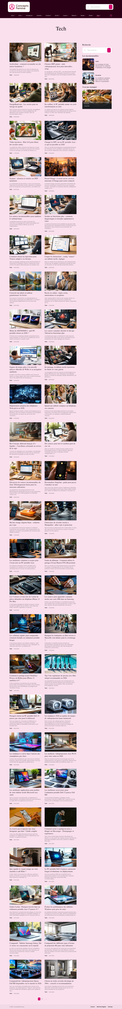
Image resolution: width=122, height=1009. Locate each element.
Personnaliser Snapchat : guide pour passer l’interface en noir (60, 483)
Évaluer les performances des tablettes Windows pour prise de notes (59, 908)
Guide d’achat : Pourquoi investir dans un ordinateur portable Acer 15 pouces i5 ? (25, 908)
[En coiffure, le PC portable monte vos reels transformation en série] (60, 92)
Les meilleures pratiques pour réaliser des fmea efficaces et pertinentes (102, 79)
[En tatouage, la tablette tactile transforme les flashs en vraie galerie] (60, 355)
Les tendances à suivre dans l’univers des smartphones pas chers (25, 754)
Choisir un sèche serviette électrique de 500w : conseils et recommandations (59, 982)
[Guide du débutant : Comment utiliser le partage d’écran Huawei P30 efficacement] (60, 548)
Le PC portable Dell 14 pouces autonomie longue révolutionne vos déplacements (60, 870)
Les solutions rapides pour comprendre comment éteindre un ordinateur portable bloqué (25, 637)
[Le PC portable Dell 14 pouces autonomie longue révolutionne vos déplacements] (60, 857)
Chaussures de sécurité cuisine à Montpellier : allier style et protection (58, 523)
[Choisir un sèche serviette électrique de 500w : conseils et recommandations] (60, 969)
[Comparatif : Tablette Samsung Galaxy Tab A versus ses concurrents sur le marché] (25, 931)
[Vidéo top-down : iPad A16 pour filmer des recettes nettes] (25, 130)
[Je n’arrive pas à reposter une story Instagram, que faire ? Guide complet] (25, 817)
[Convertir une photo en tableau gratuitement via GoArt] (25, 281)
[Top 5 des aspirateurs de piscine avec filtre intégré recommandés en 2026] (60, 663)
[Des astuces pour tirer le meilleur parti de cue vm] (60, 431)
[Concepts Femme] (19, 7)
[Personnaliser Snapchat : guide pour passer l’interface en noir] (60, 470)
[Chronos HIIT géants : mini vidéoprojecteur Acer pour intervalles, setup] (60, 52)
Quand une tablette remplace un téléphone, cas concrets (60, 406)
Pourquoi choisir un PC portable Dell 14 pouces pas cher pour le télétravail (24, 717)
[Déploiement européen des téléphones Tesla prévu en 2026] (25, 394)
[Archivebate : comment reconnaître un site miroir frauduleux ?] (25, 52)
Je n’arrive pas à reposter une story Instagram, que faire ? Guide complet (23, 830)
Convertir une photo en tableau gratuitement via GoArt (21, 294)
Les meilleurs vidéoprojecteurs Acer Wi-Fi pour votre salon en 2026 (60, 754)
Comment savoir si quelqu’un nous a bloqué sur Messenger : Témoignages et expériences (59, 831)
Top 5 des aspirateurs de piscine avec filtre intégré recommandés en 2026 (60, 676)
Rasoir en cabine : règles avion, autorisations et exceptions (56, 294)
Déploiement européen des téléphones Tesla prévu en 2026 (24, 406)
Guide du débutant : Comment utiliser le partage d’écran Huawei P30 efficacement (60, 561)
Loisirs (97, 61)
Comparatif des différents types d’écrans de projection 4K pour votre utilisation (59, 944)
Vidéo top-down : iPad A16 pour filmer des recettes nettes (24, 143)
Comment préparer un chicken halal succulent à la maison (96, 102)
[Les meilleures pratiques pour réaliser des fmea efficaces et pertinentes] (88, 78)
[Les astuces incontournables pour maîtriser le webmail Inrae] (25, 204)
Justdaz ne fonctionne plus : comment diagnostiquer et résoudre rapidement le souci (59, 218)
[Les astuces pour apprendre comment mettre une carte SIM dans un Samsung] (60, 584)
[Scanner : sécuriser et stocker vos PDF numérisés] (25, 166)
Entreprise (98, 75)
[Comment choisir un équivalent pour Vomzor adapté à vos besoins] (25, 244)
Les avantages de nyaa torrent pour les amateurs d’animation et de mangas (103, 65)
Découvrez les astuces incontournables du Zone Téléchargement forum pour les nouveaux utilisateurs (25, 484)
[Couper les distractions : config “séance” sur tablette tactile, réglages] (60, 244)
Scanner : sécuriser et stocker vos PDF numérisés (24, 179)
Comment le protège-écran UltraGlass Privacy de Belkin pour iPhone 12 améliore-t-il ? (23, 677)
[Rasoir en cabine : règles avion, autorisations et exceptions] (60, 281)
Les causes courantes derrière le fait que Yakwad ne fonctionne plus (59, 331)
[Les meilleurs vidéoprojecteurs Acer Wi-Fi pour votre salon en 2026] (60, 742)
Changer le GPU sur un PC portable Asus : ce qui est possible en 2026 (60, 143)
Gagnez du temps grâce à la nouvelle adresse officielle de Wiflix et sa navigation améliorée (25, 369)
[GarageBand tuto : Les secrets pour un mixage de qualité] (25, 92)
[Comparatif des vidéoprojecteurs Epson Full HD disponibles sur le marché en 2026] (25, 969)
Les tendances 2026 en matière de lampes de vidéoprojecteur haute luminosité (60, 717)
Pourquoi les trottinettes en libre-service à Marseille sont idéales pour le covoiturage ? (60, 637)
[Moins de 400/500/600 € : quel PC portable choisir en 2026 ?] (25, 319)
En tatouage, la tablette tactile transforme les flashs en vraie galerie (60, 368)
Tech (11, 75)
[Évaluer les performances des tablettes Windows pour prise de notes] (60, 895)
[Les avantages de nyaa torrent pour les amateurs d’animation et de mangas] (88, 64)
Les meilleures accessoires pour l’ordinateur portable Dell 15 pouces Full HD (60, 792)
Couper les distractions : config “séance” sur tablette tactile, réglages (60, 257)
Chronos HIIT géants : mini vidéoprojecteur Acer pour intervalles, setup (58, 66)
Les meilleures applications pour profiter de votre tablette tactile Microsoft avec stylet (24, 792)
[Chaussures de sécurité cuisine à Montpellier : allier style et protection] (60, 510)
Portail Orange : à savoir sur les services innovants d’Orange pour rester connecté (59, 179)
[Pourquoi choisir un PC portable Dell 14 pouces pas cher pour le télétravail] (25, 704)
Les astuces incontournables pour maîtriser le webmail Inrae (25, 217)
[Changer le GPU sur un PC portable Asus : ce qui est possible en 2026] (60, 130)
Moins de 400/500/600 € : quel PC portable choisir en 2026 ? (22, 331)
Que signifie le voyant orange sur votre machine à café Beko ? (24, 870)
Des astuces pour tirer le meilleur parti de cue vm (60, 444)
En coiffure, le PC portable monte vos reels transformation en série (60, 105)
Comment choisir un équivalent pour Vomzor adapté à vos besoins (23, 257)
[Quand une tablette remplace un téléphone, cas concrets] (60, 394)
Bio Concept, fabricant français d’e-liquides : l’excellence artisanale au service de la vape (25, 445)
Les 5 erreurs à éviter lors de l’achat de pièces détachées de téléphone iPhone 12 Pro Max (25, 599)
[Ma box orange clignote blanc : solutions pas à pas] (25, 510)
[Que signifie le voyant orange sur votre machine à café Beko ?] (25, 857)
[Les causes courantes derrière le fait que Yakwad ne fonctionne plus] (60, 319)
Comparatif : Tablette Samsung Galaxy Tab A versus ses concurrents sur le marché (25, 944)
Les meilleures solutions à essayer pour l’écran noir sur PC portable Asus (24, 561)
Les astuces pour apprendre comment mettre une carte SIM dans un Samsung (59, 597)
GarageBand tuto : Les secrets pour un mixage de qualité (24, 105)
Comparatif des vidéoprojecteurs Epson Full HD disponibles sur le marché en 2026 (25, 982)
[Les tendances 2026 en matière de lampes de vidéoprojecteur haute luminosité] (60, 704)
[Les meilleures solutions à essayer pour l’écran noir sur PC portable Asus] (25, 548)
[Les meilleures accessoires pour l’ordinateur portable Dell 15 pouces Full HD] (60, 778)
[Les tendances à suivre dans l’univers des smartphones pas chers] (25, 742)
